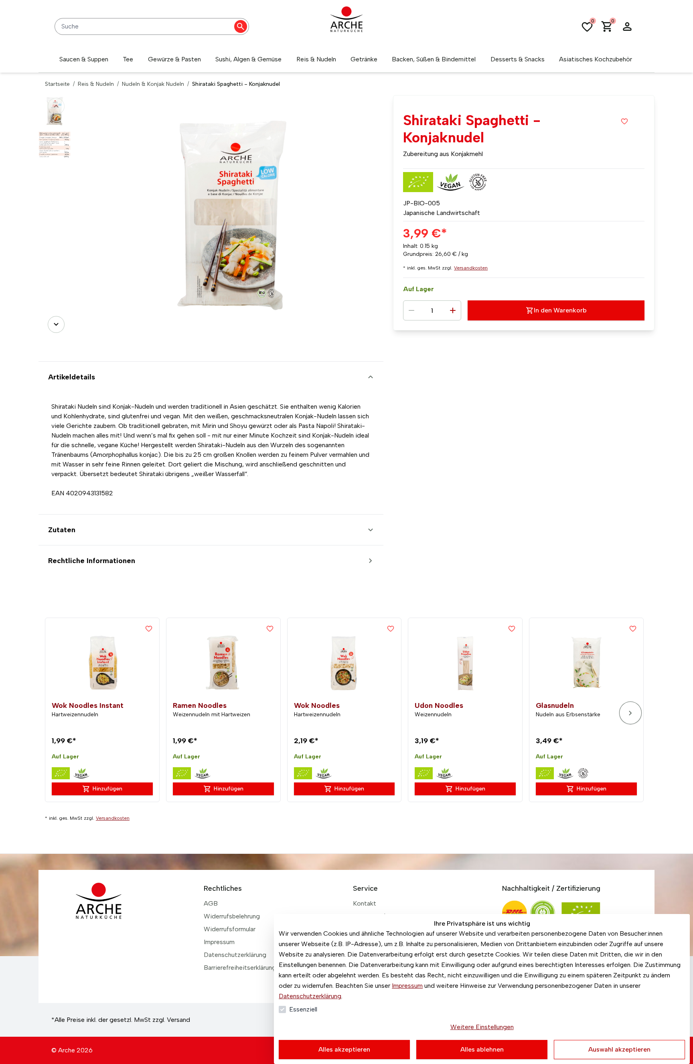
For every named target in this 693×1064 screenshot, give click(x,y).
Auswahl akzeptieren (619, 1049)
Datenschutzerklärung (310, 996)
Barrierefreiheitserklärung (240, 967)
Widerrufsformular (229, 929)
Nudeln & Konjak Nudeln (153, 84)
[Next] (56, 324)
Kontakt (364, 903)
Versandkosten (471, 268)
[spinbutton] (432, 310)
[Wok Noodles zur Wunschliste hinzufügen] (390, 628)
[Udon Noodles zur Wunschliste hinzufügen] (512, 628)
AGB (211, 903)
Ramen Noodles (200, 705)
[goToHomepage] (346, 26)
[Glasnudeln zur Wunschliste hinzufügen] (633, 628)
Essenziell (303, 1009)
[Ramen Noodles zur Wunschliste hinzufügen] (270, 628)
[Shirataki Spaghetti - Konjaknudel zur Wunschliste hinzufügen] (624, 121)
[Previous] (56, 106)
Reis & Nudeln (96, 84)
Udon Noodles (439, 705)
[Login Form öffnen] (627, 26)
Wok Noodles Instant (88, 705)
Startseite (57, 84)
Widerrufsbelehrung (232, 916)
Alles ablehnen (482, 1049)
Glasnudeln (555, 705)
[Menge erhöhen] (453, 310)
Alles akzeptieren (344, 1049)
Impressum (407, 985)
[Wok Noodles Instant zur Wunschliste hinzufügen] (149, 628)
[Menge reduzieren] (411, 310)
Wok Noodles (317, 705)
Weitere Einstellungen (482, 1027)
